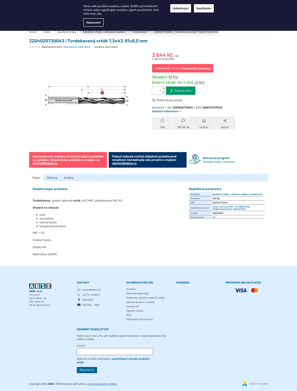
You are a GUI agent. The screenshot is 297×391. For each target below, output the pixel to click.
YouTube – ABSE (91, 304)
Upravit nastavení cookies (102, 383)
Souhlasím (203, 8)
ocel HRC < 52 (231, 206)
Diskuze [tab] (52, 178)
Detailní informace (165, 111)
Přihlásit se (87, 370)
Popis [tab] (36, 178)
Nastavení (93, 22)
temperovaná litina (222, 208)
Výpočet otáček (134, 310)
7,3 (213, 217)
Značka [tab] (69, 178)
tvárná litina (239, 208)
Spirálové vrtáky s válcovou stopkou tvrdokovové (237, 194)
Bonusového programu (197, 68)
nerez (215, 206)
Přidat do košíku (183, 90)
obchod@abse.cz (45, 163)
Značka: (106, 47)
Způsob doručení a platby (140, 302)
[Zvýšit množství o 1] (164, 89)
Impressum (132, 306)
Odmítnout (180, 8)
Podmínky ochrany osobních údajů (145, 297)
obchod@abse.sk (91, 289)
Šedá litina (244, 206)
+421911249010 (91, 294)
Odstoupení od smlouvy (139, 319)
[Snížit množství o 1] (164, 93)
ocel (221, 206)
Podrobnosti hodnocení (77, 46)
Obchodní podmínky (137, 293)
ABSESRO (87, 299)
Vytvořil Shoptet (258, 383)
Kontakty (131, 289)
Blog (128, 314)
